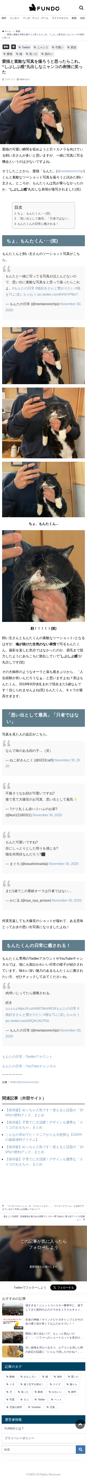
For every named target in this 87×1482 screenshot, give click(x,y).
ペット (58, 1399)
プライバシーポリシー (19, 1438)
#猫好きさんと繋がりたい (54, 288)
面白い (49, 54)
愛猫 (9, 54)
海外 (59, 1376)
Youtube (36, 1407)
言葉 (52, 1407)
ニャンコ (42, 47)
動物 (74, 18)
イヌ (12, 1384)
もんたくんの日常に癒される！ (38, 223)
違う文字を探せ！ (34, 1384)
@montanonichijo (70, 171)
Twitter (26, 47)
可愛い (59, 47)
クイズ (57, 1384)
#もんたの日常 (23, 288)
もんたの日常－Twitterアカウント (27, 1056)
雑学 (4, 18)
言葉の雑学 (16, 1407)
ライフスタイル (60, 18)
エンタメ (14, 18)
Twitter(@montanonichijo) (24, 1082)
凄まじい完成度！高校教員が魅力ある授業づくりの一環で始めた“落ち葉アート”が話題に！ (44, 1218)
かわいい (57, 1392)
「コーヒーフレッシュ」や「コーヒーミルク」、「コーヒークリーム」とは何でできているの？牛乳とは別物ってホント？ (43, 1207)
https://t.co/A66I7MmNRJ (35, 1008)
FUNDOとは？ (14, 1428)
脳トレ (73, 1384)
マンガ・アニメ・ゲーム (35, 18)
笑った (33, 54)
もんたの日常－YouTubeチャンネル (29, 1066)
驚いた (75, 1376)
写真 (12, 1399)
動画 (40, 1392)
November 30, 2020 (47, 815)
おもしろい (30, 1376)
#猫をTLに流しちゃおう (62, 1014)
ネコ (26, 1399)
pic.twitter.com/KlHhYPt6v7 (57, 294)
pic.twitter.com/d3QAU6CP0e (27, 1020)
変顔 (73, 47)
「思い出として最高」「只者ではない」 (44, 218)
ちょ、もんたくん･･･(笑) (33, 213)
